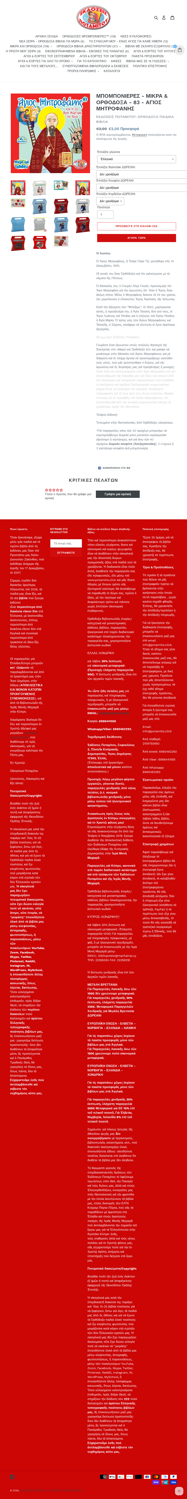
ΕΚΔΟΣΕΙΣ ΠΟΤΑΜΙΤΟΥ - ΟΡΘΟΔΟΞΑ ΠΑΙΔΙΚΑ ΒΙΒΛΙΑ (51, 1490)
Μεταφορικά (139, 134)
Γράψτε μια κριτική (118, 494)
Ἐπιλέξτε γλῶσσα (108, 152)
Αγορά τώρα (136, 237)
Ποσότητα (103, 207)
